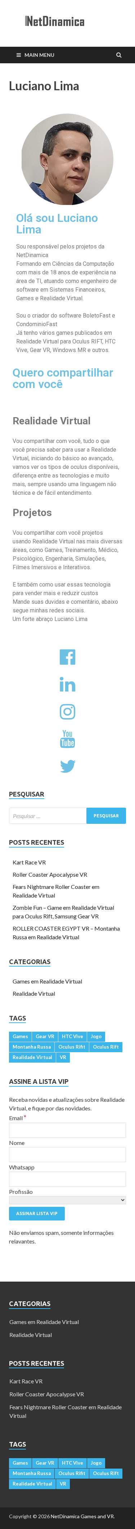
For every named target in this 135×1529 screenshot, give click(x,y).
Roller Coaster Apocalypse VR (50, 874)
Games (20, 1036)
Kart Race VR (29, 862)
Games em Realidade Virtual (47, 981)
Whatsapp (22, 1167)
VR (63, 1057)
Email (17, 1117)
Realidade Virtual (34, 993)
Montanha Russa (32, 1047)
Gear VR (45, 1036)
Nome (16, 1142)
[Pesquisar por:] (67, 816)
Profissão (21, 1191)
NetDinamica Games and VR (82, 1516)
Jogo (96, 1036)
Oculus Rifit (71, 1047)
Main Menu (39, 55)
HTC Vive (72, 1036)
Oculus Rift (106, 1047)
